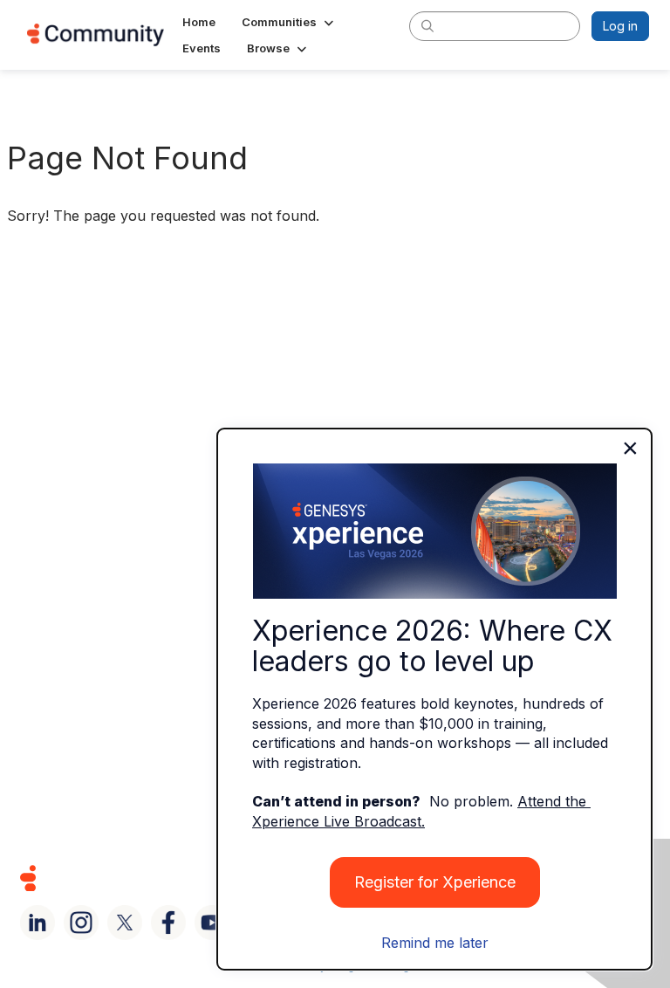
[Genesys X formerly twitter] (124, 922)
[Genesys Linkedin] (37, 922)
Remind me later (435, 942)
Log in (620, 25)
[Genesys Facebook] (168, 922)
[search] (427, 25)
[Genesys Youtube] (212, 922)
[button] (289, 22)
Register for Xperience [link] (435, 882)
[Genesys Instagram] (81, 922)
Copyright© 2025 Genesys (147, 878)
